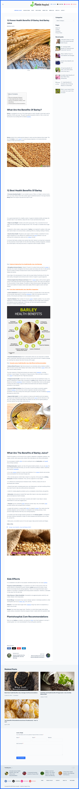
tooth (35, 235)
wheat (20, 601)
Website (50, 737)
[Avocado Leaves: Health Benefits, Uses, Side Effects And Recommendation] (6, 773)
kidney (43, 367)
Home (42, 780)
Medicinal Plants (18, 10)
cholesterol (28, 294)
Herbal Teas (45, 10)
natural (29, 237)
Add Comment (19, 743)
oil (29, 401)
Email (33, 737)
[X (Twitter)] (14, 648)
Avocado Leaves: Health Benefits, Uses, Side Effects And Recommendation (28, 363)
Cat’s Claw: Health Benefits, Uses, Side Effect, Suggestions (24, 289)
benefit (46, 461)
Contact (63, 10)
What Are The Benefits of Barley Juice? (17, 100)
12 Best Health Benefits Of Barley (16, 99)
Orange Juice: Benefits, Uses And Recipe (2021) (20, 527)
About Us (57, 10)
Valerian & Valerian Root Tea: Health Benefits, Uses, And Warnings (26, 264)
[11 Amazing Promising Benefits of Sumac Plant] (24, 773)
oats (24, 601)
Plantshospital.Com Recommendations (17, 103)
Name (18, 737)
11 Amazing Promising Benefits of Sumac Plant (32, 773)
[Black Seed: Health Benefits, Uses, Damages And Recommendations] (22, 681)
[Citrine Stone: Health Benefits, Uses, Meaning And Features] (60, 773)
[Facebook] (9, 648)
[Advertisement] (28, 82)
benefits (29, 116)
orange (46, 267)
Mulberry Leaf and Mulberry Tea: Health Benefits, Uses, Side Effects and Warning (50, 773)
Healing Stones (26, 10)
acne (36, 398)
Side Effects (11, 102)
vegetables (16, 469)
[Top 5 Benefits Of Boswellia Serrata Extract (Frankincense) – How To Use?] (22, 708)
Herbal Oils (51, 10)
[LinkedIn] (24, 648)
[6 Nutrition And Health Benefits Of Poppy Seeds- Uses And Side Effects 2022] (57, 681)
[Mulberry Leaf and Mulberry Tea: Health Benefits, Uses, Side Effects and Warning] (42, 773)
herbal (34, 279)
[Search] (2, 4)
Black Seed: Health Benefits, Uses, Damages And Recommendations (21, 692)
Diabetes (29, 604)
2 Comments (15, 695)
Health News (38, 10)
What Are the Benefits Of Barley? (15, 97)
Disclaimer (58, 31)
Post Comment (21, 757)
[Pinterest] (19, 648)
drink (21, 461)
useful (19, 139)
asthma (13, 390)
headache (39, 372)
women (37, 508)
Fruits (32, 10)
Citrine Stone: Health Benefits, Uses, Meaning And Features (68, 773)
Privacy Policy (59, 32)
